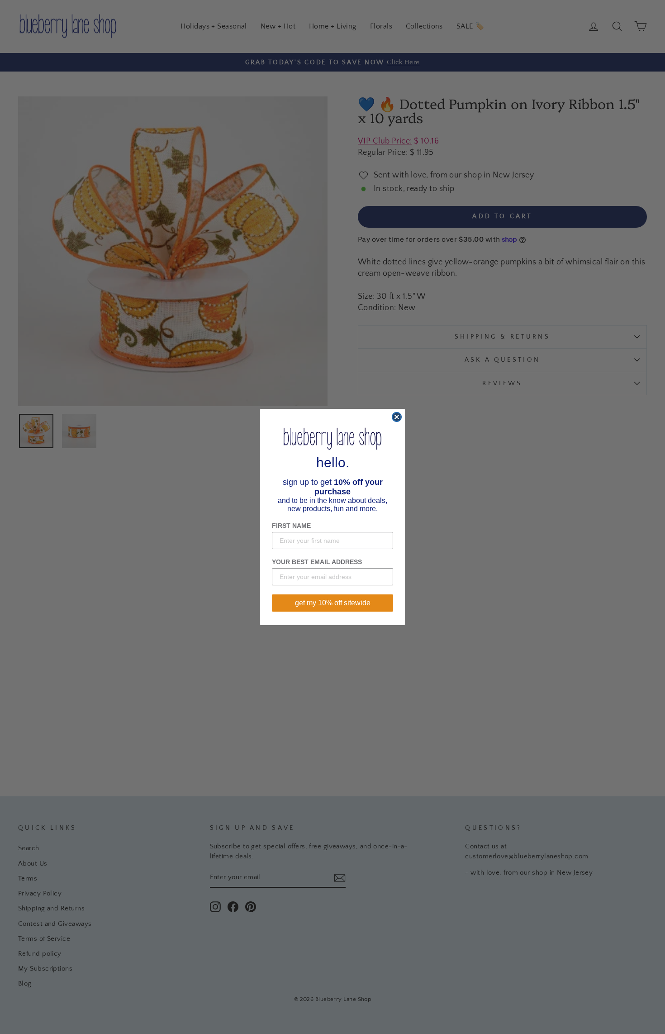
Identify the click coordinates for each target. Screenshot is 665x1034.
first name (291, 525)
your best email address (317, 561)
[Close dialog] (396, 416)
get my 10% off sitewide (332, 603)
